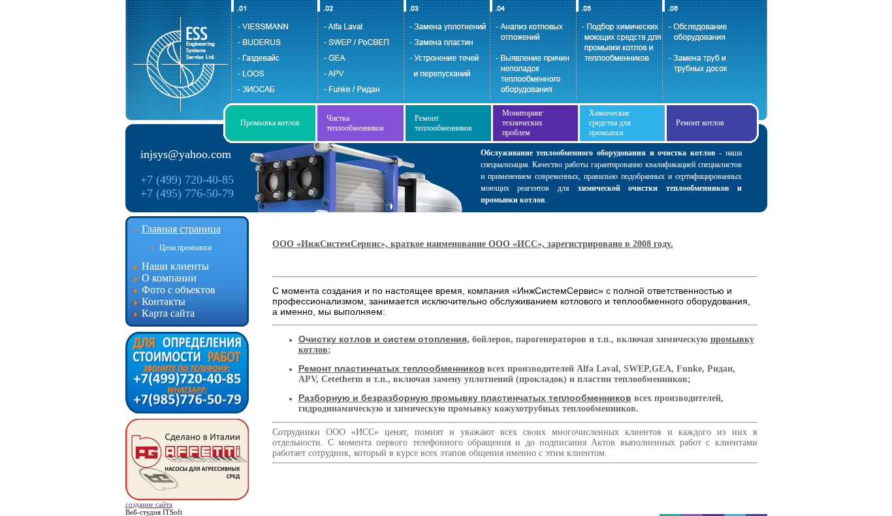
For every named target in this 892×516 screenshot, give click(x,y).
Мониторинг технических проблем (522, 122)
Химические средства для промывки (610, 122)
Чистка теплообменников (355, 123)
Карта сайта (168, 313)
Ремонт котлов (700, 122)
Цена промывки (185, 247)
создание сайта (148, 504)
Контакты (163, 301)
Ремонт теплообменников (443, 123)
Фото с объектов (178, 289)
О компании (169, 277)
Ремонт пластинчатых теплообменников (391, 368)
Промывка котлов (270, 122)
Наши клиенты (175, 266)
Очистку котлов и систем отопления (382, 339)
